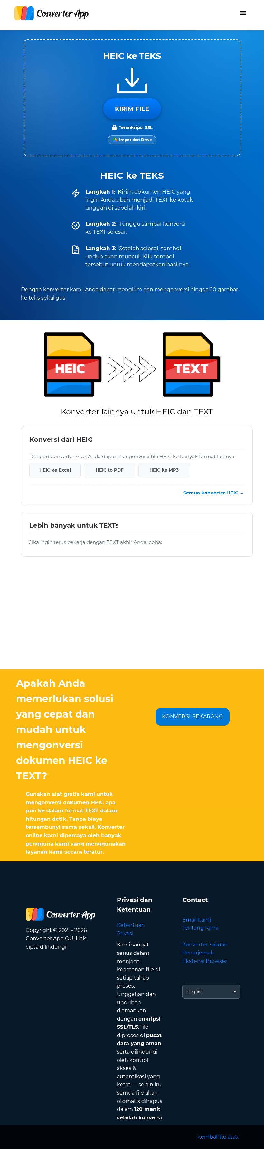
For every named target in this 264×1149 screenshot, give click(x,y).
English (194, 991)
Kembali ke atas (217, 1137)
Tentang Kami (200, 928)
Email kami (196, 920)
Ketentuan (131, 925)
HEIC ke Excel (55, 469)
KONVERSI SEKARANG (192, 716)
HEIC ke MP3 (164, 469)
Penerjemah (198, 953)
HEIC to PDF (110, 469)
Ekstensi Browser (204, 961)
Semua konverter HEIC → (213, 493)
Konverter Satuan (205, 945)
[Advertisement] (132, 618)
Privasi (125, 933)
